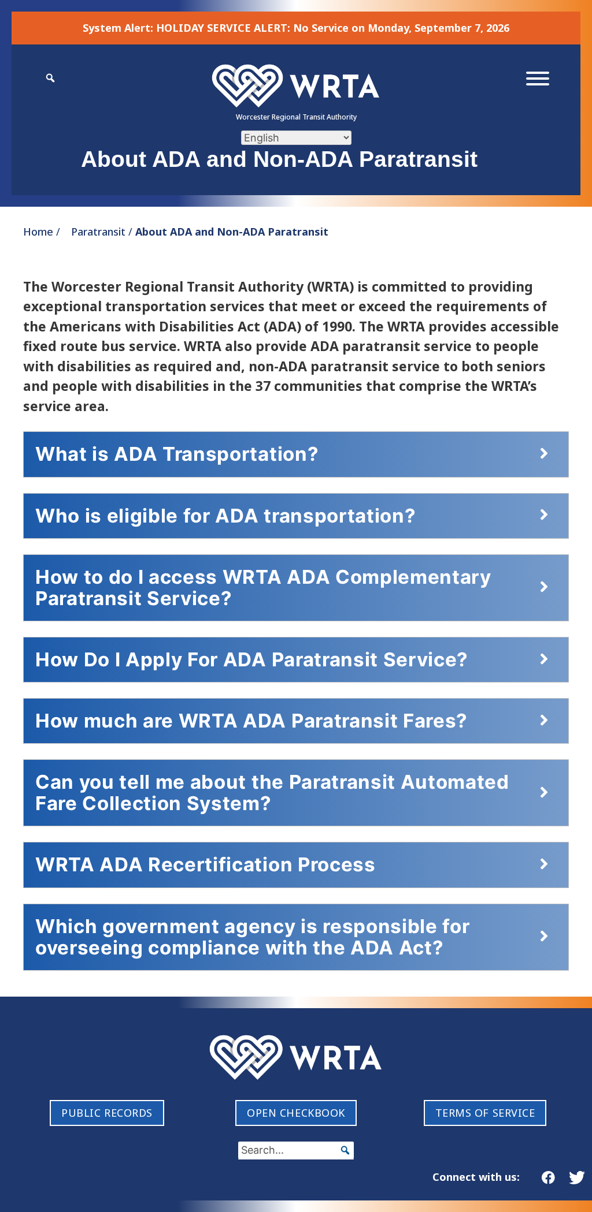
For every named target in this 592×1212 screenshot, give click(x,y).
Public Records (107, 1113)
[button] (345, 1150)
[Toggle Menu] (537, 78)
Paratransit (98, 231)
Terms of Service (485, 1113)
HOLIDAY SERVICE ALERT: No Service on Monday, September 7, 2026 (332, 28)
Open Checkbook (296, 1113)
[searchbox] (296, 1150)
